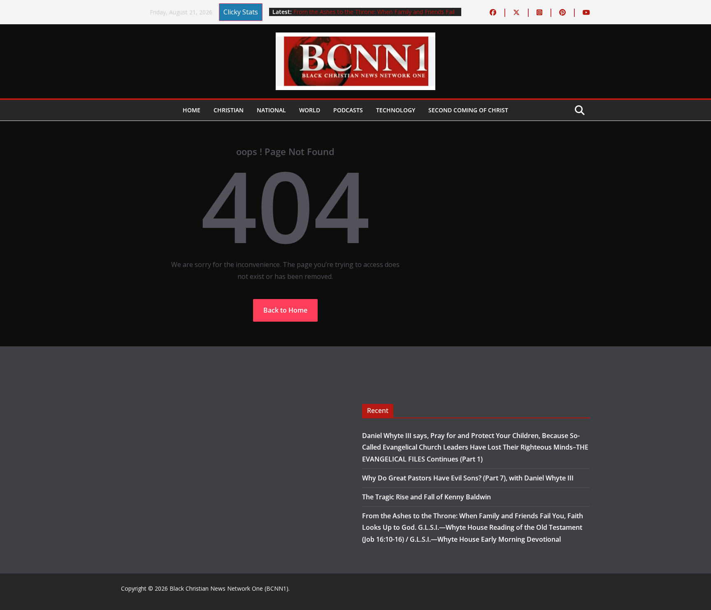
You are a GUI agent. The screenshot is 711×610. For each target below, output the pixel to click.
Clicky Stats (240, 11)
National (271, 110)
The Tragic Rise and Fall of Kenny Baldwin (426, 496)
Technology (395, 110)
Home (191, 110)
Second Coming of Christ (468, 110)
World (309, 110)
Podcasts (348, 110)
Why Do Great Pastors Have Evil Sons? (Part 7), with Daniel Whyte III (468, 477)
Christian (229, 110)
